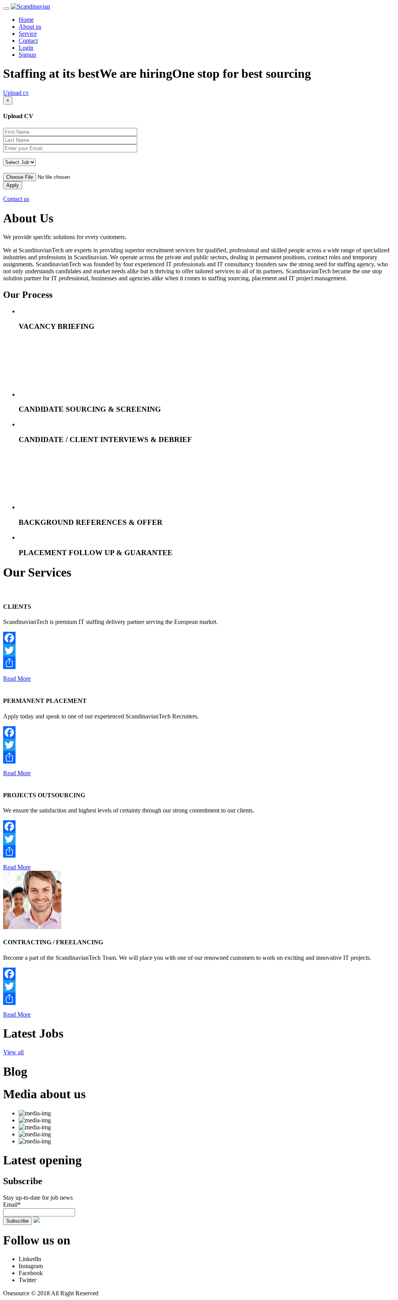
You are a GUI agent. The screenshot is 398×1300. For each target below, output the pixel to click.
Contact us (16, 199)
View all (13, 1052)
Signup (27, 54)
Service (28, 33)
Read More (17, 678)
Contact (28, 40)
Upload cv (16, 92)
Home (26, 19)
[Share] (199, 663)
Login (26, 47)
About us (30, 26)
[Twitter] (199, 650)
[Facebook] (199, 638)
